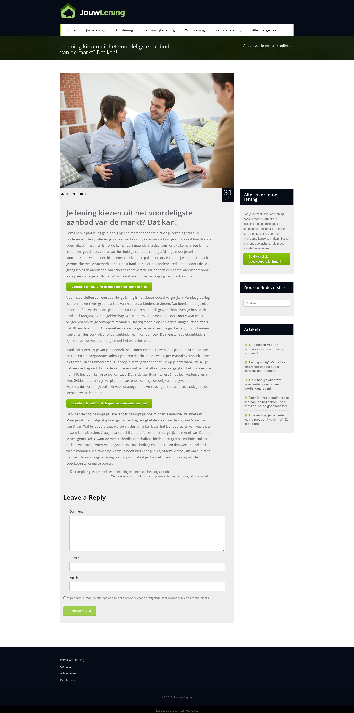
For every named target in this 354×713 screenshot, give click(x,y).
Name (74, 558)
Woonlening (195, 30)
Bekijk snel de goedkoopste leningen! (264, 259)
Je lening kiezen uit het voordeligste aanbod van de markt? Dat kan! (129, 217)
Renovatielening (228, 30)
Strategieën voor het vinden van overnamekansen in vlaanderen (265, 348)
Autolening (124, 30)
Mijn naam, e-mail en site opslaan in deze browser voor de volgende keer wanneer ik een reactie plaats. (138, 598)
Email (73, 578)
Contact (65, 667)
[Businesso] (93, 9)
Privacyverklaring (72, 660)
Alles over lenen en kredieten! (268, 45)
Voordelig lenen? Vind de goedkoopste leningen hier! (109, 286)
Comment (76, 511)
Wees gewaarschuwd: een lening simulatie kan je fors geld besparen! (161, 476)
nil (67, 193)
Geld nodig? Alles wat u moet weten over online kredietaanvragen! (264, 384)
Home (71, 30)
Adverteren (68, 673)
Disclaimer (67, 680)
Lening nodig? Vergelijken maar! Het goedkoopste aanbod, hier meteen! (265, 366)
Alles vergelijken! (265, 30)
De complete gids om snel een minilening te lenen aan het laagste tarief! (118, 471)
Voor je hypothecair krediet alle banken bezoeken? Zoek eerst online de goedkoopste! (266, 401)
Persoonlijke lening (159, 30)
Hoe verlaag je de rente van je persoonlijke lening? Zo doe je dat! (266, 419)
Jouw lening (95, 30)
